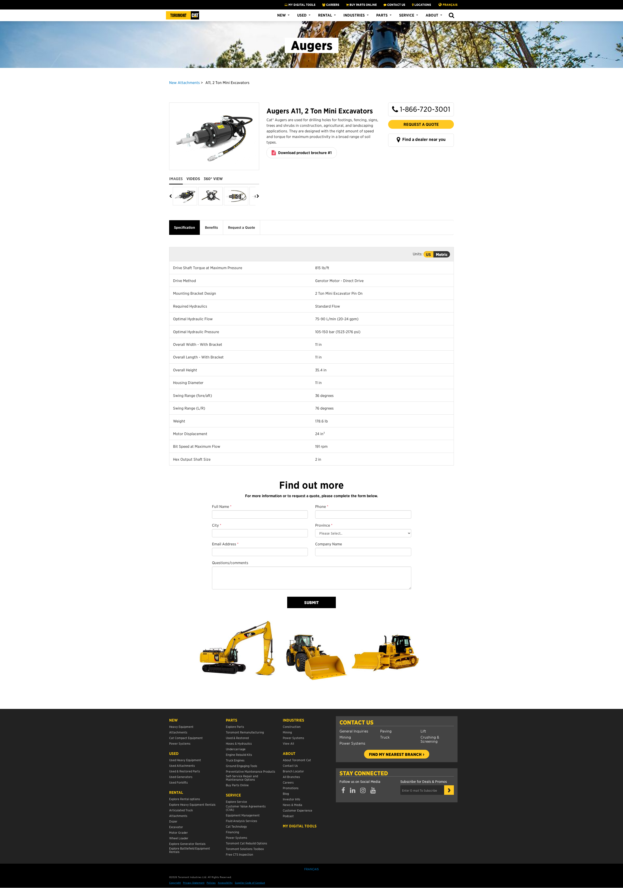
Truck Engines (235, 760)
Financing (232, 832)
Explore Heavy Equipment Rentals (192, 804)
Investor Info (291, 799)
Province (323, 525)
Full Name (221, 506)
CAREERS (332, 5)
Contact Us (356, 722)
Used (302, 15)
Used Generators (180, 776)
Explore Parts (235, 726)
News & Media (292, 804)
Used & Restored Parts (184, 771)
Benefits (211, 227)
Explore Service (236, 801)
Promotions (291, 788)
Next (257, 196)
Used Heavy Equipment (185, 760)
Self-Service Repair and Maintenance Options (242, 777)
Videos (193, 178)
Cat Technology (236, 826)
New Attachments (184, 82)
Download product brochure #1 (304, 152)
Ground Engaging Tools (241, 766)
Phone (321, 506)
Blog (286, 793)
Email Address (225, 543)
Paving (386, 731)
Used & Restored (237, 738)
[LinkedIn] (352, 790)
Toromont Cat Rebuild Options (246, 843)
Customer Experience (297, 810)
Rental (325, 15)
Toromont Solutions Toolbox (245, 849)
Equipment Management (243, 815)
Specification (184, 227)
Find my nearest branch (395, 754)
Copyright (175, 882)
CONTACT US (395, 5)
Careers (288, 782)
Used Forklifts (178, 782)
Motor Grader (178, 832)
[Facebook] (343, 790)
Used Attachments (182, 765)
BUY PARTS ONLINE (363, 5)
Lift (423, 731)
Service (406, 15)
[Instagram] (362, 790)
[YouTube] (373, 790)
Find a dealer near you (423, 139)
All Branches (291, 776)
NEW (173, 720)
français (450, 5)
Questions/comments (230, 562)
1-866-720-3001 (424, 109)
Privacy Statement (193, 882)
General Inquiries (353, 731)
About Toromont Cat (297, 760)
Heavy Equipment (181, 726)
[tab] (177, 177)
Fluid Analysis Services (241, 821)
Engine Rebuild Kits (239, 754)
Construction (292, 726)
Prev (171, 196)
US (428, 254)
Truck (385, 737)
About (432, 15)
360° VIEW (213, 178)
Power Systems (352, 743)
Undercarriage (236, 749)
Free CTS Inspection (239, 854)
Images (176, 178)
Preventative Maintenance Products (250, 771)
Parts (382, 15)
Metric (442, 254)
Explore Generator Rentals (187, 843)
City (216, 525)
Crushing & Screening (430, 739)
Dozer (173, 821)
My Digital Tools (301, 5)
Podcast (288, 816)
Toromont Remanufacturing (245, 732)
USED (174, 753)
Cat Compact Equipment (186, 738)
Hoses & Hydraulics (239, 743)
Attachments (178, 732)
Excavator (176, 827)
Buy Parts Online (237, 785)
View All (288, 743)
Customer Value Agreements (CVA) (246, 807)
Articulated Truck (181, 810)
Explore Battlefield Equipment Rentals (189, 849)
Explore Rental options (184, 799)
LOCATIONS (422, 5)
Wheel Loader (178, 838)
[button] (451, 15)
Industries (354, 15)
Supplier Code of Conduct (250, 882)
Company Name (328, 543)
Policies (211, 882)
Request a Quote (421, 124)
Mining (345, 737)
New (281, 15)
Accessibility (225, 882)
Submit (311, 602)
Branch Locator (293, 771)
